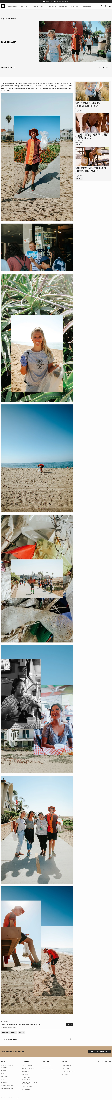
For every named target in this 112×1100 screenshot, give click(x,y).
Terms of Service (27, 1087)
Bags (42, 6)
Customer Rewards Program (7, 1066)
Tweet (14, 1032)
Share (6, 1032)
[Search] (101, 6)
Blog (2, 19)
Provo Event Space (7, 1088)
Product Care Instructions (26, 1078)
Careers (4, 1082)
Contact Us (25, 1071)
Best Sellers (24, 6)
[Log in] (105, 6)
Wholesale (65, 1074)
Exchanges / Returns (28, 1068)
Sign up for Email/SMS (99, 1052)
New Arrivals (12, 6)
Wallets (35, 6)
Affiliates (4, 1070)
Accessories (52, 6)
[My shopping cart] (109, 6)
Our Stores (65, 1068)
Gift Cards (4, 1076)
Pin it (22, 1032)
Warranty (25, 1074)
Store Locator (66, 1065)
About (3, 1073)
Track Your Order (27, 1065)
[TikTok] (99, 1061)
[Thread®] (3, 6)
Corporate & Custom (68, 1071)
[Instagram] (102, 1061)
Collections (63, 6)
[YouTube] (109, 1061)
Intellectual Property (8, 1085)
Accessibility (26, 1090)
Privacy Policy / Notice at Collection (29, 1083)
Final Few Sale (86, 6)
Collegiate (74, 6)
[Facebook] (106, 1061)
